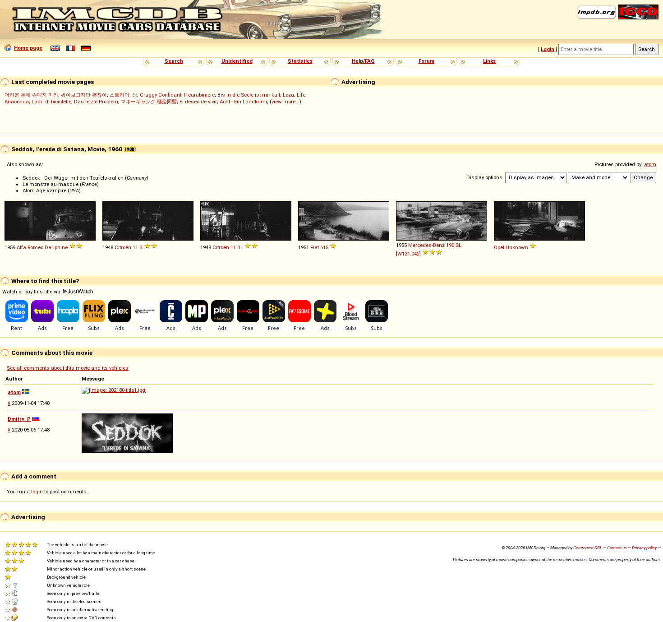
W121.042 (408, 254)
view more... (285, 101)
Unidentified (237, 61)
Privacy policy (644, 547)
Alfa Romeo (30, 247)
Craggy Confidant (160, 95)
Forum (426, 61)
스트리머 (119, 95)
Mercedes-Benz (426, 245)
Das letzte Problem (96, 101)
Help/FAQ (363, 61)
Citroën (123, 247)
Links (489, 61)
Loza (288, 95)
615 (324, 247)
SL (458, 245)
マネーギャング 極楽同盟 (149, 101)
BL (240, 247)
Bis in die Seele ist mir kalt (248, 95)
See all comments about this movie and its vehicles (68, 368)
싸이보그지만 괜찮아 (84, 95)
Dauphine (56, 247)
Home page (28, 48)
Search (174, 61)
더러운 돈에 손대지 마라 (31, 95)
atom (650, 164)
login (37, 491)
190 (450, 245)
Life (301, 95)
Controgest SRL (587, 547)
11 (135, 247)
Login (547, 49)
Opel (499, 247)
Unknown (517, 247)
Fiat (314, 247)
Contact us (617, 547)
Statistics (300, 61)
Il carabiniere (199, 95)
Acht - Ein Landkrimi (243, 101)
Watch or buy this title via (32, 291)
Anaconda (17, 101)
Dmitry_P (19, 419)
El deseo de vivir (198, 101)
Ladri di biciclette (51, 101)
